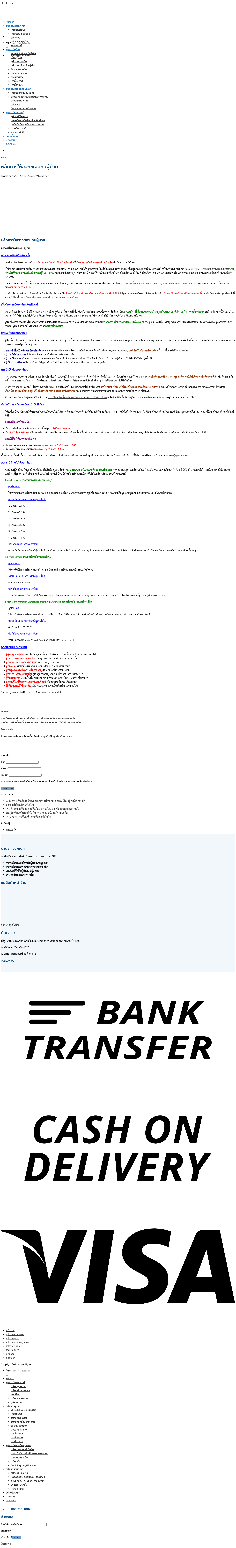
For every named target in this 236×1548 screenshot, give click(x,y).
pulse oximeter (192, 268)
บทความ (10, 140)
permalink (56, 692)
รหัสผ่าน (6, 1531)
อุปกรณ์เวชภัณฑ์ (14, 112)
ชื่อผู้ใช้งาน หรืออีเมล (12, 1524)
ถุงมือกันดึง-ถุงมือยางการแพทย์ (27, 124)
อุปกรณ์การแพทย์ (15, 26)
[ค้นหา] (7, 1375)
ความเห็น (5, 755)
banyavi (45, 175)
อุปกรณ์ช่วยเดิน (19, 61)
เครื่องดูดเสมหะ (18, 30)
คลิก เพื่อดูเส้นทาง (10, 924)
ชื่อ (3, 762)
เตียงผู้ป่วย (16, 57)
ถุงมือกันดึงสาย (19, 73)
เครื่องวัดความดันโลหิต (22, 93)
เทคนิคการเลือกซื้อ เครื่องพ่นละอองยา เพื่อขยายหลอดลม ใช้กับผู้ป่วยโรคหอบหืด (41, 722)
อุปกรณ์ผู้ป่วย (13, 49)
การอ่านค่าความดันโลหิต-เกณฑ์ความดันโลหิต (28, 816)
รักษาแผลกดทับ (19, 69)
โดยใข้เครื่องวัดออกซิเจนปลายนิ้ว (145, 350)
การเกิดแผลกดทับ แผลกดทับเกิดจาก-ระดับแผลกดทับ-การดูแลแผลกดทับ (38, 718)
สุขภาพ (3, 157)
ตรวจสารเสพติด (19, 100)
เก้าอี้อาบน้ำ (17, 85)
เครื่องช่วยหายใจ (19, 41)
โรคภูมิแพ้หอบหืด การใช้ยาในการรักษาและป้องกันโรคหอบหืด (37, 812)
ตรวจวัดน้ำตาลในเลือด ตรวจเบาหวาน (29, 97)
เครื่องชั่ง (15, 104)
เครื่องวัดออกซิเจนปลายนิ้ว (215, 268)
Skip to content (9, 3)
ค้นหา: (9, 1370)
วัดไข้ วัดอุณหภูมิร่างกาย (23, 108)
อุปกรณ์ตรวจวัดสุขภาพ (18, 89)
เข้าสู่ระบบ (16, 1537)
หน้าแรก (10, 22)
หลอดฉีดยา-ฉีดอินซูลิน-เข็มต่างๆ (28, 120)
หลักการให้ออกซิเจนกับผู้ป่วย (20, 804)
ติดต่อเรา (11, 144)
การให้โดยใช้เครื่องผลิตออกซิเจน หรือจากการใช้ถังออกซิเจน (77, 397)
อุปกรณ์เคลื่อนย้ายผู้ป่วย (23, 65)
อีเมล (4, 768)
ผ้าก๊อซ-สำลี (17, 132)
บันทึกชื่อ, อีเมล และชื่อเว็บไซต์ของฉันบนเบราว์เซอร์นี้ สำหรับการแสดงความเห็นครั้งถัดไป (48, 781)
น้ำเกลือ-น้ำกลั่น (19, 128)
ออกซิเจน (15, 37)
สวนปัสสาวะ (17, 77)
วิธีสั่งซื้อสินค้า (13, 136)
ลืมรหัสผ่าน (6, 1543)
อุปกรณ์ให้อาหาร (19, 116)
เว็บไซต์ (4, 775)
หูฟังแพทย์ (16, 45)
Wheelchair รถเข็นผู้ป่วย (23, 53)
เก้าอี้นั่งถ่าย (17, 81)
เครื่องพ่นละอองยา (20, 34)
